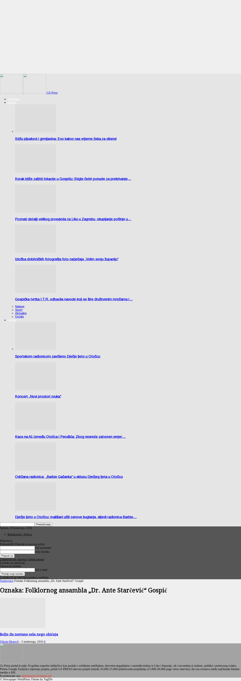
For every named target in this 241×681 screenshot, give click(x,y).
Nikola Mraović (9, 641)
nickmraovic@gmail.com (37, 675)
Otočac (12, 320)
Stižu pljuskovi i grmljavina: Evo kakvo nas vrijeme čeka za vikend (66, 139)
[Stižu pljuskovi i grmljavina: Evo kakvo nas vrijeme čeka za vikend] (35, 131)
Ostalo (19, 316)
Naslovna (13, 99)
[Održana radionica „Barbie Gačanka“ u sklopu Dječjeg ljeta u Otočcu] (35, 469)
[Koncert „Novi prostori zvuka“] (35, 389)
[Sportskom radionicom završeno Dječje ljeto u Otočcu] (35, 349)
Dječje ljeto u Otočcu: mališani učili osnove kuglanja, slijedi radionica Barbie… (76, 517)
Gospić (12, 102)
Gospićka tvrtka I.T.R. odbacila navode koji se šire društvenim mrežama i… (74, 299)
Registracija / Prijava (20, 534)
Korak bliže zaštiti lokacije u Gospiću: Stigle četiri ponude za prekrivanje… (73, 179)
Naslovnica (6, 580)
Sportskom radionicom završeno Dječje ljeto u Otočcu (57, 356)
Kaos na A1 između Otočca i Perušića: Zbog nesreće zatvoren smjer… (70, 437)
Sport (19, 309)
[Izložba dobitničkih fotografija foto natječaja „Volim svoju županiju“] (35, 251)
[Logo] (11, 92)
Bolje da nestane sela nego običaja (29, 634)
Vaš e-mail (41, 569)
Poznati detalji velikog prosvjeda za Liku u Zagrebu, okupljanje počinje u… (73, 219)
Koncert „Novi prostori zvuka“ (38, 396)
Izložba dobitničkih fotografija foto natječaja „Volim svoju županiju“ (66, 259)
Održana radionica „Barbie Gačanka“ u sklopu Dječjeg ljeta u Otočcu (69, 477)
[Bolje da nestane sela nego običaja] (22, 627)
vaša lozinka (42, 551)
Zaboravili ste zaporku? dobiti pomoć (22, 559)
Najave (19, 306)
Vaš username (43, 547)
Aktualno (21, 313)
